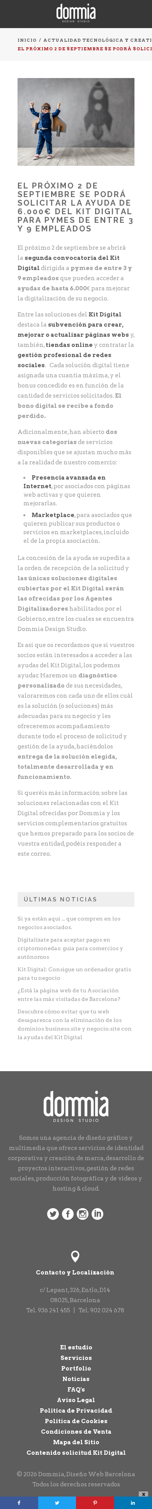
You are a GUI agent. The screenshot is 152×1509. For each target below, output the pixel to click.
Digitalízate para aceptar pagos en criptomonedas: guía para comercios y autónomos (70, 948)
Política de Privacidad (76, 1411)
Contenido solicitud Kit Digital (76, 1453)
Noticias (76, 1379)
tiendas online (69, 344)
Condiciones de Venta (76, 1432)
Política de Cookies (76, 1421)
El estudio (76, 1347)
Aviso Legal (76, 1400)
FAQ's (76, 1390)
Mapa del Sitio (76, 1442)
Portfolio (76, 1368)
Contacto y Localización (75, 1272)
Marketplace (53, 515)
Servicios (76, 1358)
